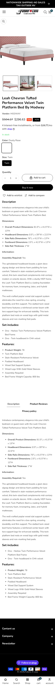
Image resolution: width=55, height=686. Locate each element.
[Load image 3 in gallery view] (44, 83)
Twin (8, 164)
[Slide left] (4, 83)
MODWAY (15, 113)
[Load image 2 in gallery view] (27, 83)
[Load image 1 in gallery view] (10, 83)
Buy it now (27, 187)
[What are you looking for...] (46, 12)
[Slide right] (51, 83)
